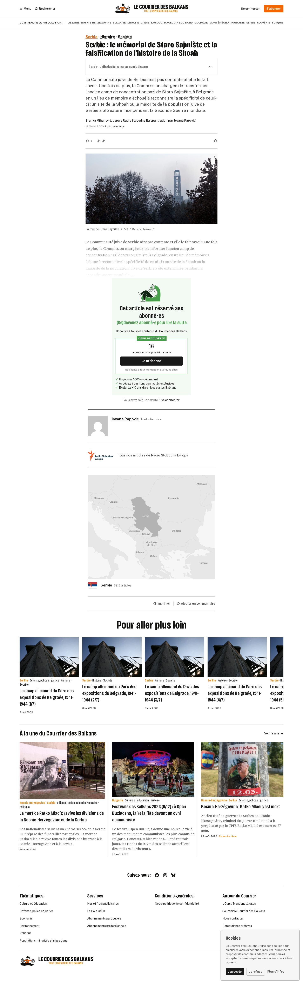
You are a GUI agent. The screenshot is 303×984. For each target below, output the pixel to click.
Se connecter (170, 400)
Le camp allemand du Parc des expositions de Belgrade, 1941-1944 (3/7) (172, 693)
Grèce (145, 22)
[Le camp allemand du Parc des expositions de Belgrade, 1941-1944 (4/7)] (237, 657)
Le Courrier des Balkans (161, 7)
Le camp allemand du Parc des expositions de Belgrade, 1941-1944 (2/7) (109, 693)
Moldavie (201, 22)
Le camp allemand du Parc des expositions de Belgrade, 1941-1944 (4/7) (235, 693)
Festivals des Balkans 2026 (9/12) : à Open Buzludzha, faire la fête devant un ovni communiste (149, 813)
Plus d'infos (275, 971)
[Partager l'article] (215, 141)
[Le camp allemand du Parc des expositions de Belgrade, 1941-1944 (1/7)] (49, 657)
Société (125, 37)
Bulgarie (119, 22)
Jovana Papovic (184, 120)
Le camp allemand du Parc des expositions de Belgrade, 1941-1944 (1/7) (47, 697)
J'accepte (235, 971)
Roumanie (237, 22)
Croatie (133, 22)
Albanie (74, 22)
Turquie (277, 22)
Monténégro (219, 22)
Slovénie (263, 22)
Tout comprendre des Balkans (161, 11)
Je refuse (255, 971)
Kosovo (156, 22)
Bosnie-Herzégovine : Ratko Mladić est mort (240, 806)
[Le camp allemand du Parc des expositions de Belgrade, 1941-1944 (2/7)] (112, 657)
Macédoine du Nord (178, 22)
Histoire (107, 37)
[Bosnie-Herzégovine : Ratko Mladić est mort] (242, 769)
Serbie (250, 22)
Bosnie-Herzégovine (96, 22)
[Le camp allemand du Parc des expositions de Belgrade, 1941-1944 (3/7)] (174, 657)
